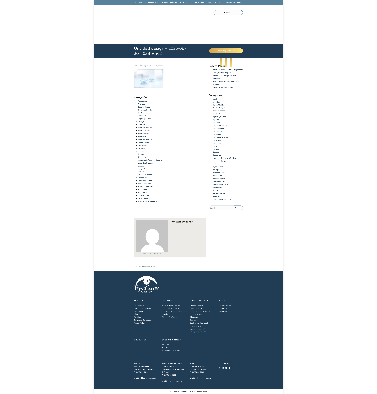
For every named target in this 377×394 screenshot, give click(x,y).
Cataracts (193, 320)
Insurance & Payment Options (150, 160)
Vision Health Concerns (147, 201)
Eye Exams (152, 2)
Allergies (141, 104)
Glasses (141, 154)
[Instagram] (219, 368)
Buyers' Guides (144, 107)
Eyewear (141, 148)
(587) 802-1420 (170, 375)
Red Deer (166, 344)
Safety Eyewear (224, 311)
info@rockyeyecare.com (172, 381)
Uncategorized (144, 195)
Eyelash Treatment (197, 329)
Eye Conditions (144, 131)
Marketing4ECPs (185, 392)
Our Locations (214, 2)
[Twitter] (226, 368)
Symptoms (142, 192)
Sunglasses (142, 189)
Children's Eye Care (146, 110)
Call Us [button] (227, 12)
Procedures (143, 178)
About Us (138, 2)
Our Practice (139, 305)
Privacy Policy (139, 323)
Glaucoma (142, 157)
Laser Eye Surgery (145, 163)
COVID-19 (142, 116)
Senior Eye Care (144, 184)
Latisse (141, 166)
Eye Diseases (143, 133)
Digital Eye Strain (145, 119)
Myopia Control (144, 169)
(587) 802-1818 (142, 372)
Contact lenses (144, 113)
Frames (141, 151)
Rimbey (165, 347)
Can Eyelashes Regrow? (222, 73)
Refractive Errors (145, 181)
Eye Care (141, 125)
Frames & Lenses (224, 305)
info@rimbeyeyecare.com (200, 378)
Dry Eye (141, 122)
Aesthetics (142, 101)
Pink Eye (141, 172)
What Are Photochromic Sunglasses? (228, 70)
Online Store (199, 2)
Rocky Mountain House (171, 350)
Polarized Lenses (145, 175)
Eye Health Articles (145, 139)
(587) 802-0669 (198, 372)
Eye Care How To (145, 128)
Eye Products (143, 142)
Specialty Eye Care (169, 2)
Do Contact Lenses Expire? (145, 266)
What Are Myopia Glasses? (223, 87)
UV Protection (143, 198)
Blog (136, 314)
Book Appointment (233, 2)
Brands (185, 2)
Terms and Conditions (142, 320)
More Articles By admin (152, 254)
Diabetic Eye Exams (169, 317)
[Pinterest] (222, 368)
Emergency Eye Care (198, 332)
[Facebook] (230, 368)
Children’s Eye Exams (170, 308)
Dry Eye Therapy (196, 305)
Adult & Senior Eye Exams (172, 305)
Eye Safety (142, 145)
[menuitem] (139, 2)
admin (160, 66)
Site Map (137, 317)
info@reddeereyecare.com (145, 378)
